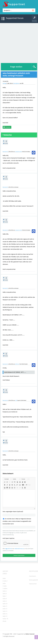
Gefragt (4, 83)
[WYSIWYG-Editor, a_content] (19, 498)
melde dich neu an (19, 548)
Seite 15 (5, 616)
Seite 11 (5, 606)
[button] (7, 479)
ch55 (16, 400)
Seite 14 (5, 614)
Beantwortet (5, 151)
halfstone (17, 364)
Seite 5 (5, 591)
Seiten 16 (5, 618)
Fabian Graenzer (30, 634)
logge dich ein (8, 548)
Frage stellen (16, 67)
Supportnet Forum (15, 18)
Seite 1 (6, 581)
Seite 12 (5, 608)
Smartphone (16, 83)
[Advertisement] (19, 42)
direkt (4, 621)
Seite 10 (5, 603)
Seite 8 (5, 598)
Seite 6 (5, 593)
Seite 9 (5, 601)
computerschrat (18, 151)
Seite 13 (5, 611)
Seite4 (5, 588)
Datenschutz (33, 584)
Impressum (32, 576)
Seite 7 (5, 596)
